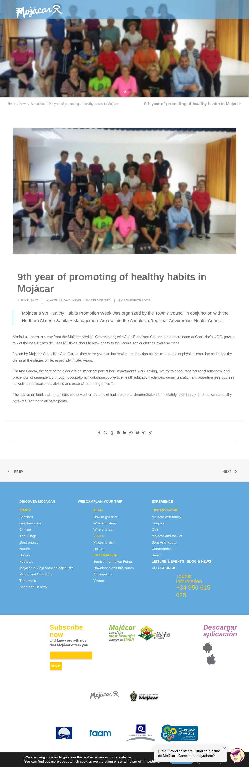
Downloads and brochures (113, 568)
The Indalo (27, 581)
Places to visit (103, 542)
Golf (155, 529)
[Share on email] (150, 433)
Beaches (26, 517)
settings (153, 761)
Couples (158, 523)
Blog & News (199, 561)
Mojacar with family (166, 517)
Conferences (161, 549)
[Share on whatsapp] (131, 433)
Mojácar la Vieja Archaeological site (46, 568)
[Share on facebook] (99, 433)
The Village (28, 536)
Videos (98, 581)
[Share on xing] (143, 433)
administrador (137, 300)
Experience (162, 501)
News (23, 104)
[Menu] (19, 10)
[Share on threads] (112, 433)
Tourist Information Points (113, 561)
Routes (98, 549)
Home (12, 104)
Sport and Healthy (33, 587)
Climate (25, 529)
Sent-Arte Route (164, 542)
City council (164, 568)
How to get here (105, 517)
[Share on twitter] (105, 433)
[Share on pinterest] (118, 433)
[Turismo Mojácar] (39, 9)
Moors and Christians (35, 574)
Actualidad (38, 104)
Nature (24, 549)
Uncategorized (97, 300)
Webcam (85, 501)
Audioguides (102, 574)
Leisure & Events (168, 561)
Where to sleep (105, 523)
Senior (157, 555)
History (24, 555)
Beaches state (30, 523)
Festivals (26, 561)
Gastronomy (28, 542)
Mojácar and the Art (167, 536)
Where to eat (103, 529)
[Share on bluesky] (137, 433)
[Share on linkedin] (124, 433)
